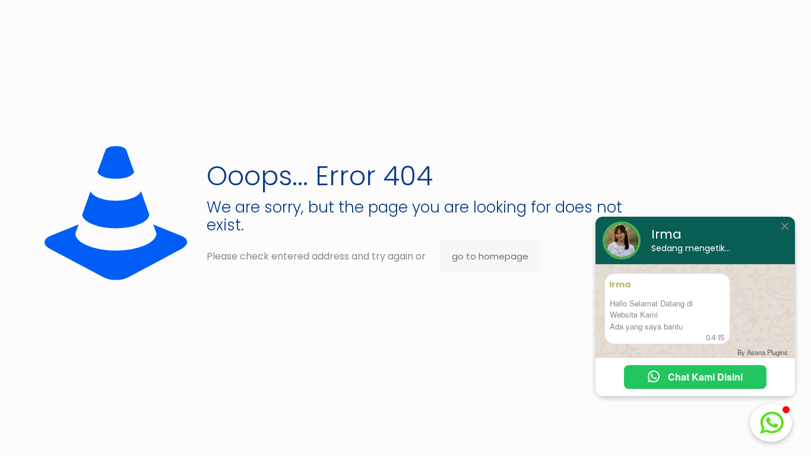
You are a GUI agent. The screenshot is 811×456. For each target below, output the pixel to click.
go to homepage (490, 256)
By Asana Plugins (762, 352)
